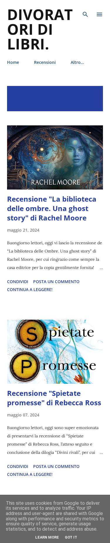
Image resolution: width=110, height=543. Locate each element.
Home (13, 62)
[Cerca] (85, 10)
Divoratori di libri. (40, 29)
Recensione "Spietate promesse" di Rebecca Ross (54, 397)
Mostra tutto (82, 92)
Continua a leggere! (30, 289)
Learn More (47, 537)
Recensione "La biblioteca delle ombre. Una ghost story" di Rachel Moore (52, 208)
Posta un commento (56, 281)
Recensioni (45, 62)
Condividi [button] (17, 281)
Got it (71, 537)
